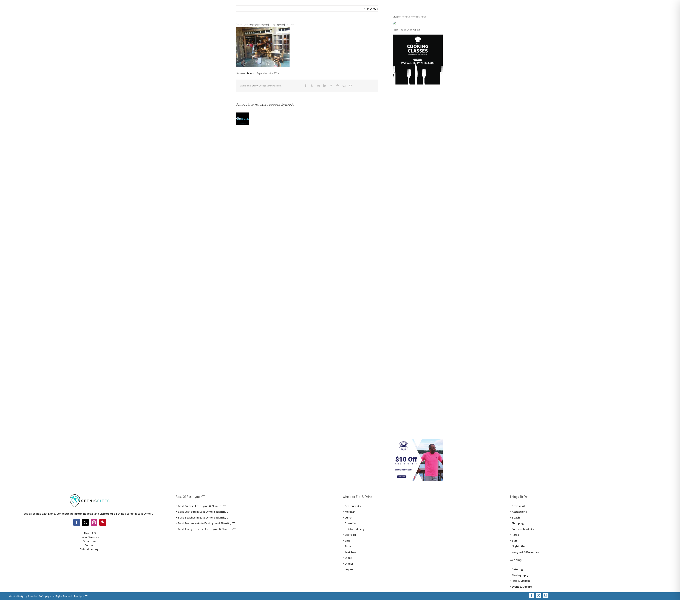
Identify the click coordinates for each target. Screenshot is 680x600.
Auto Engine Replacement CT (410, 367)
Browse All (518, 506)
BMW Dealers (401, 154)
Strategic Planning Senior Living (412, 221)
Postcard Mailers (403, 168)
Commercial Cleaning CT (407, 301)
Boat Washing (401, 433)
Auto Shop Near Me (404, 374)
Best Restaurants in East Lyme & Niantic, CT (206, 523)
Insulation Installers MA (407, 267)
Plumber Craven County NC (409, 254)
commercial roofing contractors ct (413, 194)
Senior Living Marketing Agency (412, 208)
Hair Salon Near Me (404, 354)
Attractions (519, 511)
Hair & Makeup (521, 580)
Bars (515, 540)
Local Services (90, 537)
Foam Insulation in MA (406, 274)
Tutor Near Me (401, 413)
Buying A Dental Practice (408, 420)
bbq (347, 540)
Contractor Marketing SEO (408, 174)
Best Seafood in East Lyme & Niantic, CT (204, 511)
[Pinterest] (102, 522)
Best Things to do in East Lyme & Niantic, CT (207, 529)
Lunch (348, 517)
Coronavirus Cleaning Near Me (411, 314)
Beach (516, 517)
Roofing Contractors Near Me (410, 227)
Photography (520, 575)
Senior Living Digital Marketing (411, 214)
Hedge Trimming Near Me (408, 247)
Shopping (518, 523)
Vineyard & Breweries (525, 552)
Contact (89, 545)
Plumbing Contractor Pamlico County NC (417, 261)
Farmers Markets (523, 529)
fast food (351, 552)
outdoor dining (354, 529)
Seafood (350, 534)
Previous (372, 8)
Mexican (350, 511)
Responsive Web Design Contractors (415, 181)
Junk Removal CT (403, 148)
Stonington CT (401, 134)
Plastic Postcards (403, 281)
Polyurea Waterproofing (407, 201)
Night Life (518, 546)
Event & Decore (522, 586)
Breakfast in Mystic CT (406, 327)
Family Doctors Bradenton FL (410, 400)
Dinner (349, 563)
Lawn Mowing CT (403, 241)
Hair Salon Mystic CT (405, 360)
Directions (89, 541)
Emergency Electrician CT (408, 347)
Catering (517, 569)
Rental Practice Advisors (407, 427)
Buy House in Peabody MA (409, 387)
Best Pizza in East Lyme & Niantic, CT (202, 506)
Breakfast (351, 523)
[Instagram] (94, 522)
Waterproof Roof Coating (408, 188)
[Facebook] (76, 522)
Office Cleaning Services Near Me (413, 320)
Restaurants (353, 506)
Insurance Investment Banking (411, 334)
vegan (349, 569)
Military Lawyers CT (404, 294)
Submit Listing (89, 549)
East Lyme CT (401, 128)
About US (90, 533)
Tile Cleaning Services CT (408, 307)
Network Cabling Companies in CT (413, 234)
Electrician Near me (404, 340)
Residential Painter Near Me (409, 380)
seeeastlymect (246, 73)
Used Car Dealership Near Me (411, 161)
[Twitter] (85, 522)
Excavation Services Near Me (410, 141)
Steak (348, 557)
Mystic (397, 115)
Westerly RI (399, 121)
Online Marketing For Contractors (413, 407)
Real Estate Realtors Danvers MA (412, 394)
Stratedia (32, 596)
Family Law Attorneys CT (408, 287)
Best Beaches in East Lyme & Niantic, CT (204, 517)
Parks (515, 534)
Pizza (348, 546)
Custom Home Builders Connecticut (414, 108)
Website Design (16, 596)
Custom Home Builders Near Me (412, 101)
